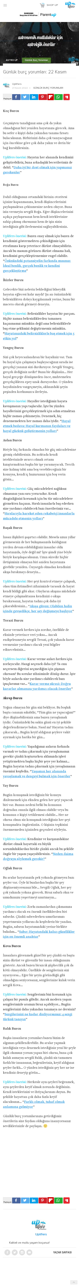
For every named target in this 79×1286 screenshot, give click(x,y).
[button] (5, 5)
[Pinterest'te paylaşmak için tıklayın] (43, 97)
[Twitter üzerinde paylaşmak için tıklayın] (25, 97)
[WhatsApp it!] (58, 97)
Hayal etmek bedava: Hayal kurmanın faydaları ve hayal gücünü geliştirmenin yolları (37, 426)
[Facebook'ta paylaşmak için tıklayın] (16, 97)
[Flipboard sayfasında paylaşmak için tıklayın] (50, 97)
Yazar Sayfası (62, 1252)
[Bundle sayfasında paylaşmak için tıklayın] (66, 97)
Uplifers (16, 84)
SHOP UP (52, 5)
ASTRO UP (12, 60)
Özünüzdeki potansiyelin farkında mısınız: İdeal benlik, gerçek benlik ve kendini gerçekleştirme (37, 266)
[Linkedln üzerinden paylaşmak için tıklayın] (34, 97)
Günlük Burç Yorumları (36, 60)
